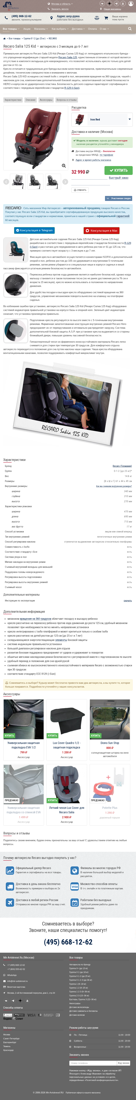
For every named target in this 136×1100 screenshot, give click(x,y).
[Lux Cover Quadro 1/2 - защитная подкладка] (67, 719)
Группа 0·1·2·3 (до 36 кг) (80, 980)
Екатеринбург (9, 1042)
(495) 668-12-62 (21, 16)
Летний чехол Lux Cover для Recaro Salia (66, 810)
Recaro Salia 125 (67, 57)
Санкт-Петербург (11, 1038)
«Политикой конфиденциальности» (101, 1080)
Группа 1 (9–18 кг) (77, 984)
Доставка (77, 28)
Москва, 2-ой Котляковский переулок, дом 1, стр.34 (31, 993)
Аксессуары (46, 99)
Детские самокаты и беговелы (83, 1011)
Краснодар (8, 1050)
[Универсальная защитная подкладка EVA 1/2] (23, 719)
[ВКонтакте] (102, 3)
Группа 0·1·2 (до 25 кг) (79, 976)
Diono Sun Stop (110, 743)
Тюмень (6, 1046)
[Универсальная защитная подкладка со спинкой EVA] (23, 784)
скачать (128, 600)
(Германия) (122, 466)
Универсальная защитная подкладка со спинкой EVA (24, 810)
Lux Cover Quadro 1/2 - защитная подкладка (67, 745)
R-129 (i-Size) (71, 87)
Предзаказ (11, 800)
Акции (26, 28)
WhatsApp (12, 975)
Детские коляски (77, 1015)
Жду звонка (123, 1063)
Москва (6, 1034)
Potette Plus (109, 808)
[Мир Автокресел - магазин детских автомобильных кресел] (10, 5)
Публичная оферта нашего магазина (83, 1093)
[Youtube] (123, 3)
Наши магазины (112, 9)
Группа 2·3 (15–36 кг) (79, 995)
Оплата (92, 28)
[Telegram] (116, 3)
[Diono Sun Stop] (110, 719)
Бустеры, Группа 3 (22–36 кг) (82, 999)
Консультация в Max (103, 230)
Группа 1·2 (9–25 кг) (78, 988)
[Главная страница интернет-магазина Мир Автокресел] (4, 38)
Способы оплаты (13, 1007)
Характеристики (13, 99)
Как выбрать (59, 28)
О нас (103, 28)
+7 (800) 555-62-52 (16, 969)
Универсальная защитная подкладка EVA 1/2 (23, 745)
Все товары (76, 957)
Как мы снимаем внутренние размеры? (114, 486)
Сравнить (81, 190)
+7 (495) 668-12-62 (16, 965)
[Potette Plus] (110, 784)
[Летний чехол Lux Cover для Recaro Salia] (67, 784)
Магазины (39, 28)
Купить (121, 170)
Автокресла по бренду (79, 964)
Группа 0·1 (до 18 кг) (78, 972)
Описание (30, 99)
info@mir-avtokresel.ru (17, 981)
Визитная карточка (16, 987)
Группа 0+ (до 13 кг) (78, 968)
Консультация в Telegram (36, 230)
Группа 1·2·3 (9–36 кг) (79, 991)
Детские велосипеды (79, 1007)
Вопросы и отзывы (67, 99)
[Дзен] (109, 3)
